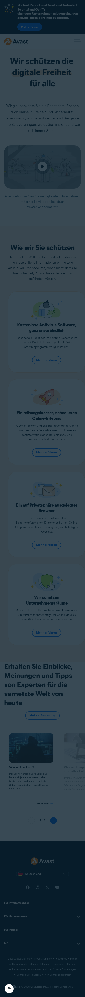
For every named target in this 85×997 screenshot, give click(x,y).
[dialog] (42, 498)
